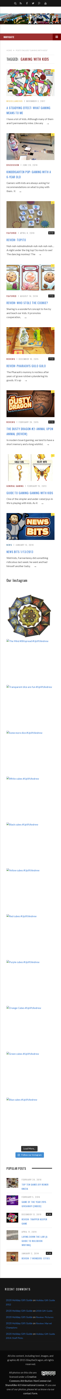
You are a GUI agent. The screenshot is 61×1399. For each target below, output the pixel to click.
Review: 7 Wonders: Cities (36, 1258)
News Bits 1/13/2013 (20, 552)
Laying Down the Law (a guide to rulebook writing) (34, 1241)
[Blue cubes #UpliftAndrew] (29, 1120)
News (9, 544)
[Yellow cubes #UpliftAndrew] (29, 891)
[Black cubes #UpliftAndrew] (29, 845)
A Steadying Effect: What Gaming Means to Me (28, 110)
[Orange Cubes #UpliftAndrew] (29, 1028)
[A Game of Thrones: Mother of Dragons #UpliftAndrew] (29, 616)
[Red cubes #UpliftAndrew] (29, 937)
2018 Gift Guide (44, 1310)
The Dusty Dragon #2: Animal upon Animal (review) (30, 431)
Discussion (13, 165)
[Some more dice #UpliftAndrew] (29, 753)
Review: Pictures (45, 1317)
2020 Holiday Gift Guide (19, 1300)
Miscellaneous (15, 101)
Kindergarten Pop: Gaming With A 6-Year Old (29, 174)
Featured (12, 233)
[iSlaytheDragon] (30, 18)
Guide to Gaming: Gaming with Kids (30, 493)
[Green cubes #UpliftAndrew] (29, 1074)
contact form (30, 1393)
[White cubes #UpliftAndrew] (29, 799)
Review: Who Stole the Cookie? (27, 303)
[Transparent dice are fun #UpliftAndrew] (29, 707)
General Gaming (15, 486)
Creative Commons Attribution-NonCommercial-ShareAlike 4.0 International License (28, 1380)
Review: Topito (16, 240)
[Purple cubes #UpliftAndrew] (29, 983)
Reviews (11, 359)
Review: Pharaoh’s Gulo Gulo (26, 366)
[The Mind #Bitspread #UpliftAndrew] (29, 662)
